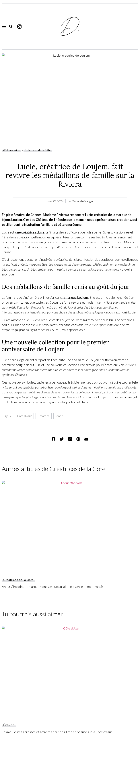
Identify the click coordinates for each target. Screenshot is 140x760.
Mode (59, 416)
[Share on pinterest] (78, 439)
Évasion (8, 725)
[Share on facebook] (54, 439)
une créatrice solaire (29, 232)
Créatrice (44, 416)
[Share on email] (86, 439)
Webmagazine (11, 150)
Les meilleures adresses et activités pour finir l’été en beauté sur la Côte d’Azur (57, 732)
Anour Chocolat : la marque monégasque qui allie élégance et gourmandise (53, 587)
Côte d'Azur (24, 416)
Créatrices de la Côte (38, 150)
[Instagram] (19, 26)
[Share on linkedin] (70, 439)
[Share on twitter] (62, 439)
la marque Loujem (75, 297)
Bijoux (7, 416)
